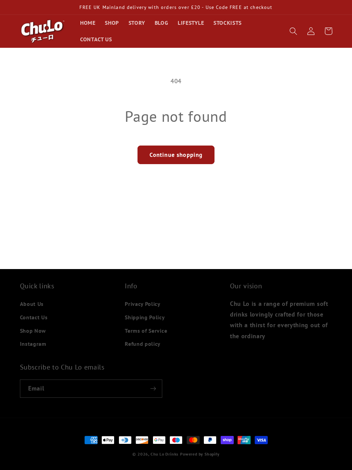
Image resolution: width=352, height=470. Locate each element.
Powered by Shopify (200, 454)
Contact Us (34, 317)
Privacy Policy (143, 303)
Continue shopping (176, 155)
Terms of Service (146, 330)
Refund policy (143, 343)
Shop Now (33, 330)
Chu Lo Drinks (164, 454)
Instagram (33, 343)
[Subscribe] (153, 389)
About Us (32, 303)
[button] (293, 31)
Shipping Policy (145, 317)
